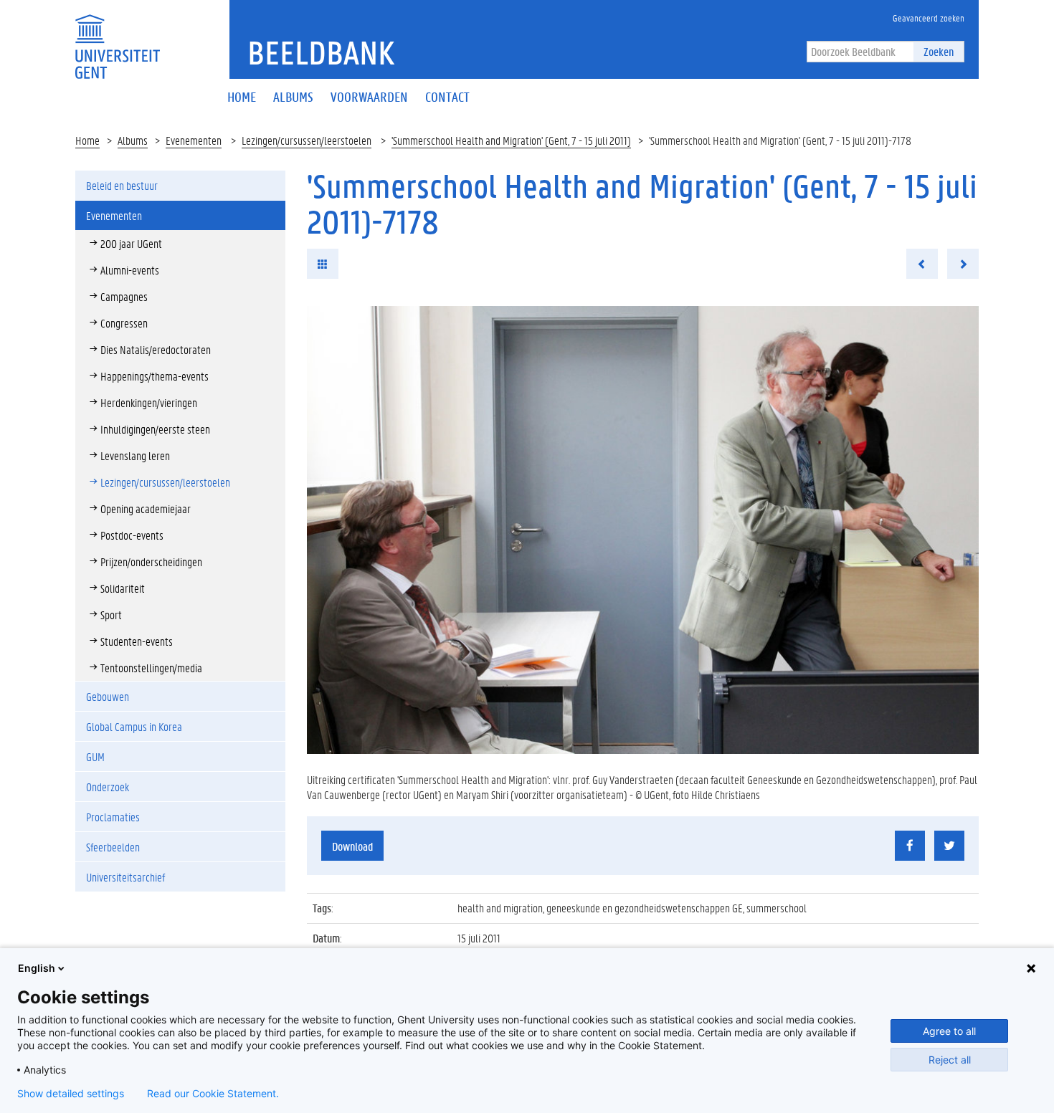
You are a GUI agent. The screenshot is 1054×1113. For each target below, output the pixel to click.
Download (352, 846)
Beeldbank (320, 52)
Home (87, 140)
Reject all (950, 1060)
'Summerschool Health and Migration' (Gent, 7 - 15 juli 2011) (511, 140)
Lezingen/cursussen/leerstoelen (306, 140)
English (36, 968)
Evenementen (194, 140)
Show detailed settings (70, 1093)
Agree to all (949, 1031)
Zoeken (939, 51)
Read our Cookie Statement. (213, 1093)
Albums (133, 140)
